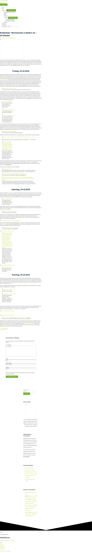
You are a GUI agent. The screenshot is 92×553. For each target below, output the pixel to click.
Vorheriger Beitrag (4, 328)
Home (3, 7)
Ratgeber (3, 10)
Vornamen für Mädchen (10, 20)
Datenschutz (2, 548)
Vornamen (6, 17)
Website (7, 367)
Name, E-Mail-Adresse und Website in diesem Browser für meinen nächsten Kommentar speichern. (20, 373)
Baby (5, 14)
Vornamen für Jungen (10, 19)
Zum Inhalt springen (4, 0)
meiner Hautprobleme (4, 79)
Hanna (26, 492)
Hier (25, 426)
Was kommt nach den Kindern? (31, 471)
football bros (27, 512)
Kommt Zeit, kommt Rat (33, 496)
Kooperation (4, 24)
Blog (3, 8)
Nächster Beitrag (4, 329)
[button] (4, 27)
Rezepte (5, 22)
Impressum (2, 547)
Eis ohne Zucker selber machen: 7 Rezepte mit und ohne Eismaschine (31, 475)
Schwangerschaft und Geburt (9, 12)
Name (7, 358)
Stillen (5, 13)
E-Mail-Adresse (9, 362)
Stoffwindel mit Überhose (29, 323)
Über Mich (4, 23)
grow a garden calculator (30, 505)
